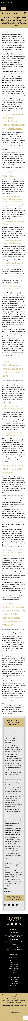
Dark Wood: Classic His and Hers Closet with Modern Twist (13, 774)
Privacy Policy (14, 966)
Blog (14, 988)
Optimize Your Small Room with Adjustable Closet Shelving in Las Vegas (13, 848)
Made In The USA (14, 964)
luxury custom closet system (12, 31)
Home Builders (14, 983)
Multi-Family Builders (14, 986)
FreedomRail (14, 973)
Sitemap (21, 1019)
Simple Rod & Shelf (14, 977)
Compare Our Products (14, 960)
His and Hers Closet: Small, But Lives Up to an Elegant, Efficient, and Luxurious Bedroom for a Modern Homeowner (13, 821)
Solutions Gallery (14, 981)
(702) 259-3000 (14, 939)
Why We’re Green (14, 962)
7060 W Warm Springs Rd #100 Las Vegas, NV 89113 (14, 935)
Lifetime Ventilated (14, 975)
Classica (14, 970)
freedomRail (15, 128)
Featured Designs (14, 958)
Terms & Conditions (14, 968)
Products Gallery (14, 979)
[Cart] (25, 13)
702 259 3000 (11, 13)
